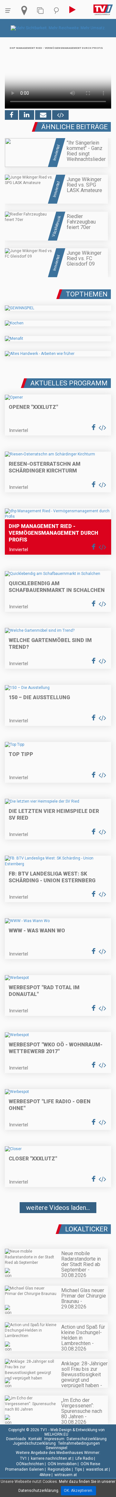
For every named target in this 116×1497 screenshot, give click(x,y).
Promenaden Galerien (24, 1469)
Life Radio (84, 1458)
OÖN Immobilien (62, 1464)
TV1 (23, 1458)
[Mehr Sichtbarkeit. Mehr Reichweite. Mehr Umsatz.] (58, 28)
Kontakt (35, 1439)
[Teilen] (43, 115)
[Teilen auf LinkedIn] (26, 115)
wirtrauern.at (65, 1475)
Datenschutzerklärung (87, 1439)
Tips (78, 1469)
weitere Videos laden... (58, 1207)
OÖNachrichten (30, 1464)
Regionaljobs (59, 1469)
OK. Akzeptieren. (78, 1490)
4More (45, 1475)
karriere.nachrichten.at (51, 1458)
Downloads (16, 1439)
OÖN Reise (90, 1464)
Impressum (54, 1439)
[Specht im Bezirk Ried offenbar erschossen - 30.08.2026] (58, 1226)
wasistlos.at (97, 1469)
